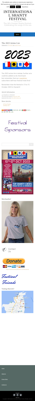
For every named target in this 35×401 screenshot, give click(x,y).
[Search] (31, 144)
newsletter (23, 78)
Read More (25, 7)
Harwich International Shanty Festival (18, 13)
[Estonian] (11, 110)
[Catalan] (3, 110)
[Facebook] (17, 395)
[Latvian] (25, 110)
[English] (9, 110)
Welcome (17, 397)
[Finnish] (13, 110)
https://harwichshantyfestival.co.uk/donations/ (17, 269)
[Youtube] (20, 395)
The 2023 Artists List (16, 98)
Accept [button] (12, 7)
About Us (4, 374)
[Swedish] (13, 112)
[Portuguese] (5, 112)
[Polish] (3, 112)
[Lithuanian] (27, 110)
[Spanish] (10, 112)
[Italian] (23, 110)
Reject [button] (18, 7)
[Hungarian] (20, 110)
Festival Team (17, 45)
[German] (18, 110)
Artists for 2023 (16, 96)
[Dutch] (7, 110)
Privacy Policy (5, 379)
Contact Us (4, 384)
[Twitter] (14, 395)
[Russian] (8, 112)
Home (3, 368)
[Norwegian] (29, 110)
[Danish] (5, 110)
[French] (15, 110)
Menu (17, 34)
